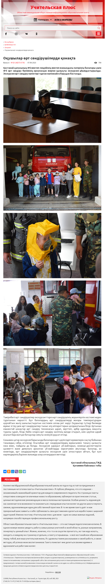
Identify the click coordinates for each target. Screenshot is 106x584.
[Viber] (16, 471)
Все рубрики (9, 42)
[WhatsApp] (20, 471)
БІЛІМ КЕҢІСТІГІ (10, 45)
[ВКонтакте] (5, 471)
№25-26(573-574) (18, 62)
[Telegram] (24, 471)
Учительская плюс (53, 7)
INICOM (58, 572)
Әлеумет (8, 47)
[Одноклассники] (8, 471)
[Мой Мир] (12, 471)
